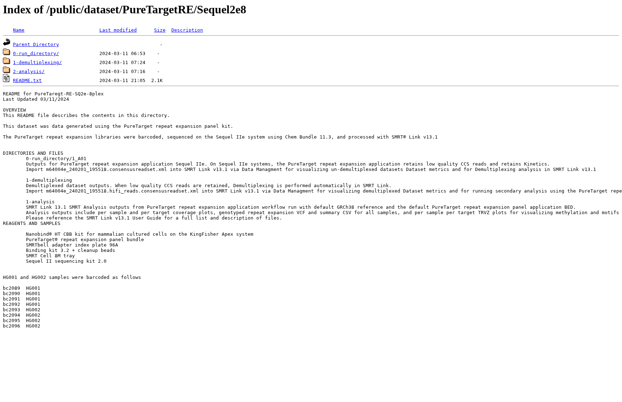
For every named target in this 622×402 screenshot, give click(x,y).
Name (18, 30)
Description (187, 30)
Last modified (118, 30)
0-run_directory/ (36, 53)
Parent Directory (36, 44)
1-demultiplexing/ (37, 62)
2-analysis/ (29, 71)
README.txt (27, 80)
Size (160, 30)
